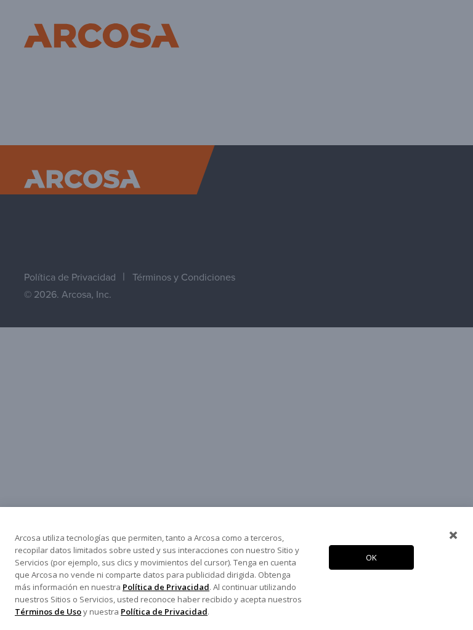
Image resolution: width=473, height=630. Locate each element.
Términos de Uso (48, 611)
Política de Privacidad (166, 586)
